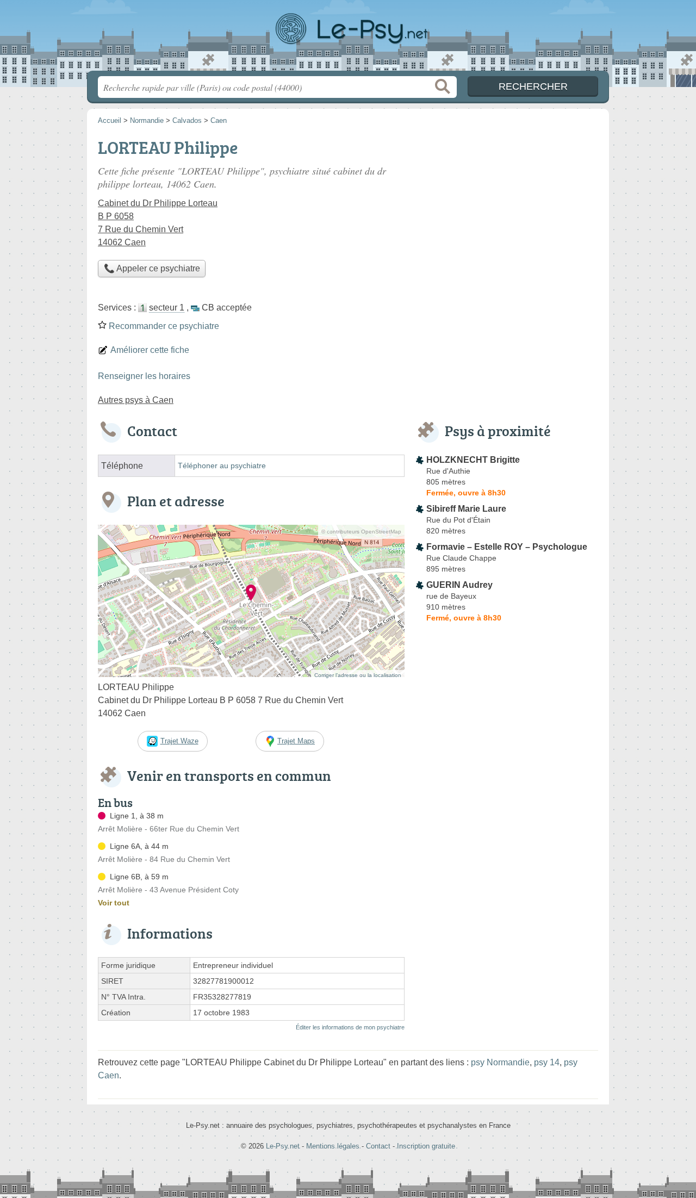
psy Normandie (500, 1062)
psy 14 (547, 1062)
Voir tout (113, 902)
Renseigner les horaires (144, 376)
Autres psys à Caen (135, 400)
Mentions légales (332, 1146)
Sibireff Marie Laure (466, 508)
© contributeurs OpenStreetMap (361, 532)
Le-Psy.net (348, 38)
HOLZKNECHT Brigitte (473, 459)
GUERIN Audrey (459, 584)
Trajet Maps (296, 741)
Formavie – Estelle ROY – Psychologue (506, 546)
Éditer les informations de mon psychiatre (350, 1027)
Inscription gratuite (426, 1146)
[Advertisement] (506, 210)
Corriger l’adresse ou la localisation (357, 675)
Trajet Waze (179, 741)
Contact (378, 1146)
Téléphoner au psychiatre (222, 466)
